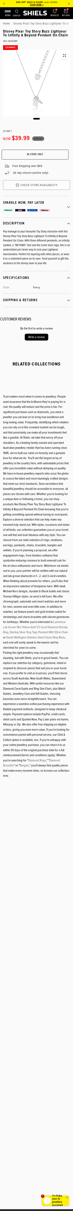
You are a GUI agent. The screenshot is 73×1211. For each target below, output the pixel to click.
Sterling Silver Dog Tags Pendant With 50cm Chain (39, 632)
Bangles (24, 765)
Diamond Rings (37, 760)
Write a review (36, 337)
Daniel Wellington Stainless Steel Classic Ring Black (35, 637)
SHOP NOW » (36, 4)
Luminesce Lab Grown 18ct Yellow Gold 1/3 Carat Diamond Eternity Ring (35, 627)
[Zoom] (64, 55)
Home (6, 23)
